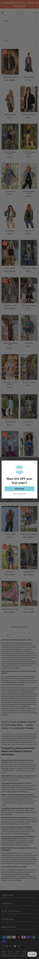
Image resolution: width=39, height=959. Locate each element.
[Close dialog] (35, 462)
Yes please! (19, 489)
